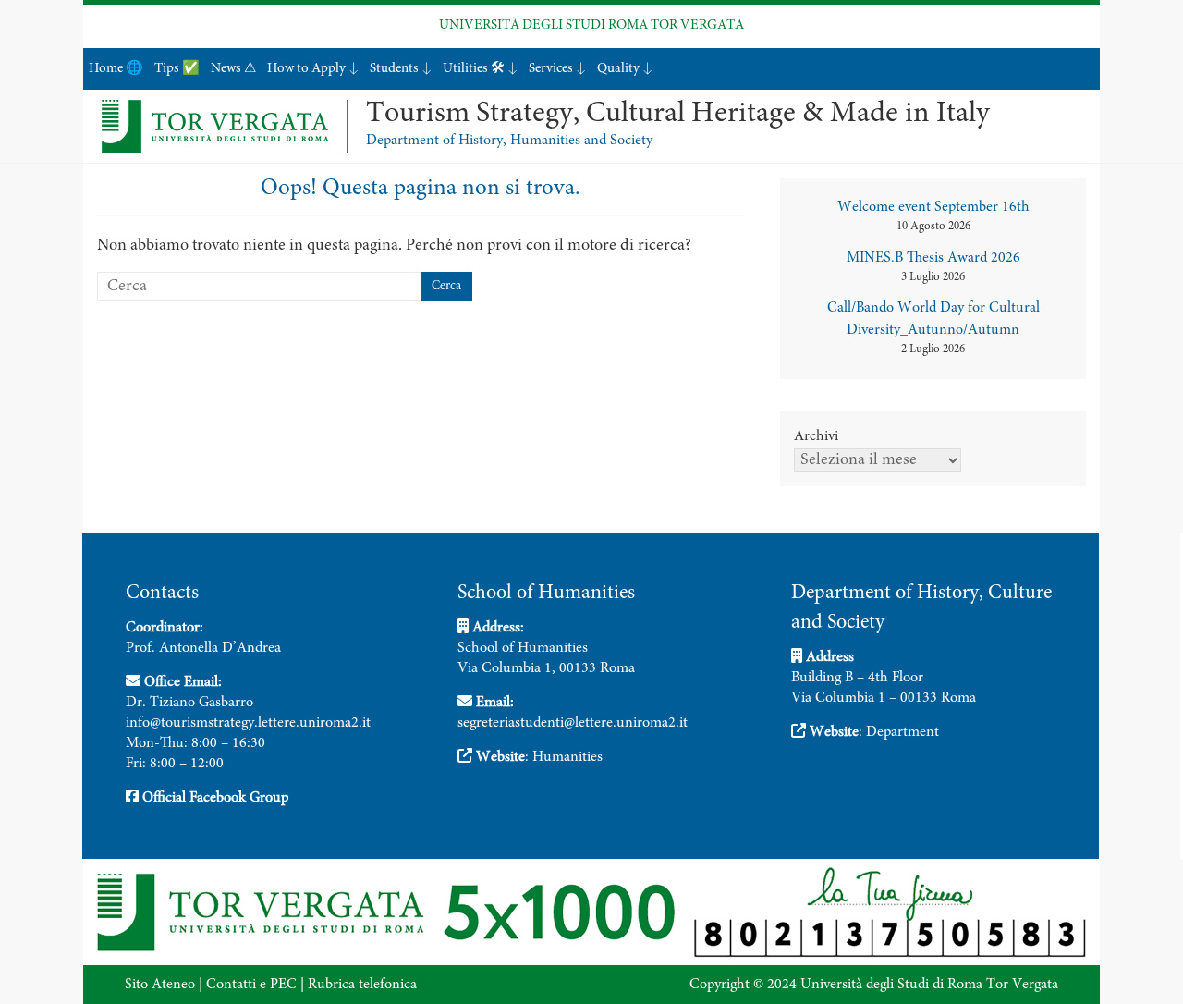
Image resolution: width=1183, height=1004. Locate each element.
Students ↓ (401, 69)
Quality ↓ (624, 69)
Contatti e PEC (251, 984)
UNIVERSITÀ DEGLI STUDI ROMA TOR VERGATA (591, 25)
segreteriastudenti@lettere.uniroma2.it (572, 723)
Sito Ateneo (160, 984)
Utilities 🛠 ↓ (480, 69)
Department (902, 732)
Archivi (816, 436)
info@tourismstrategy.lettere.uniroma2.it (248, 723)
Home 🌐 (116, 69)
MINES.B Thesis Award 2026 (933, 258)
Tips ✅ (177, 69)
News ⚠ (233, 69)
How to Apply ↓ (313, 69)
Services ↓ (557, 69)
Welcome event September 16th (933, 207)
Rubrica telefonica (362, 984)
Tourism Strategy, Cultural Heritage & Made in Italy (678, 114)
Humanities (567, 757)
